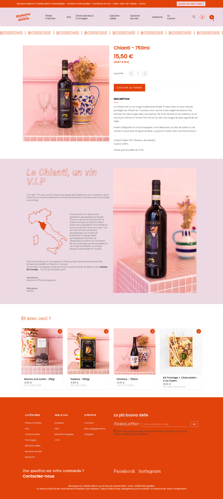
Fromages (30, 440)
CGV (57, 440)
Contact (89, 422)
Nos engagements (94, 428)
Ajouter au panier (129, 87)
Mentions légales (64, 434)
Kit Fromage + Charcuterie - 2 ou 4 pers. (180, 379)
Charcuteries (32, 434)
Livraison (59, 422)
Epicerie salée (33, 445)
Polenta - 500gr (80, 379)
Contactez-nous (38, 476)
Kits (27, 428)
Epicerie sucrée (33, 451)
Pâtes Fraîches (33, 422)
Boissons (30, 457)
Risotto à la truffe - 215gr (39, 379)
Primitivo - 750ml (127, 379)
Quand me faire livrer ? (191, 3)
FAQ (57, 428)
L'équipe (88, 434)
